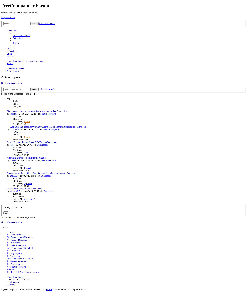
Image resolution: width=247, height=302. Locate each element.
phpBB (49, 289)
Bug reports (46, 176)
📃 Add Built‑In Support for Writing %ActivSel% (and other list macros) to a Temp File (46, 127)
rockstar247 (15, 191)
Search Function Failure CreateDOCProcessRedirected (31, 142)
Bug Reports (42, 145)
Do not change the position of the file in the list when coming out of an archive (42, 173)
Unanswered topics (15, 68)
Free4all (13, 114)
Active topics (13, 71)
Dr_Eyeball (15, 129)
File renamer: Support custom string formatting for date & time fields (37, 111)
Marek (27, 121)
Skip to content (8, 17)
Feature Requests (48, 114)
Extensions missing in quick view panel (24, 188)
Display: (7, 207)
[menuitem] (21, 35)
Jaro (11, 145)
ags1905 (13, 176)
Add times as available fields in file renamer (26, 158)
